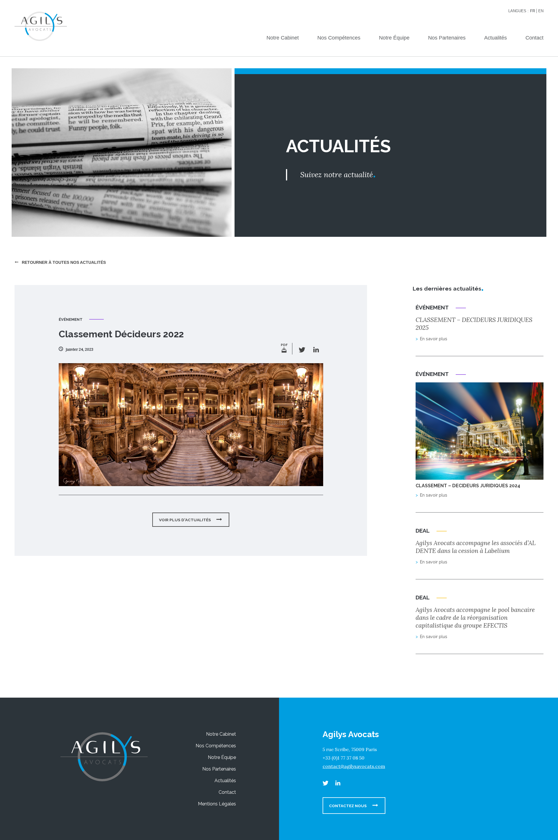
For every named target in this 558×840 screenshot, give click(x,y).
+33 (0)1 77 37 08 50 (343, 758)
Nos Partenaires (447, 38)
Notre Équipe (394, 38)
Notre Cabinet (283, 38)
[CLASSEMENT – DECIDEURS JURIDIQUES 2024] (479, 477)
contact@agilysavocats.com (354, 766)
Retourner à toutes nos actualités (63, 262)
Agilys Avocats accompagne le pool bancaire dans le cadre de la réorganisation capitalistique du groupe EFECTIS (475, 617)
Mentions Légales (217, 804)
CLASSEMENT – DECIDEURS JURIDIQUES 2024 (468, 485)
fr (532, 11)
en (540, 11)
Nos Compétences (338, 38)
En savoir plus (433, 338)
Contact (534, 38)
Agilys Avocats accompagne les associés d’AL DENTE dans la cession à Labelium (476, 547)
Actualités (495, 38)
